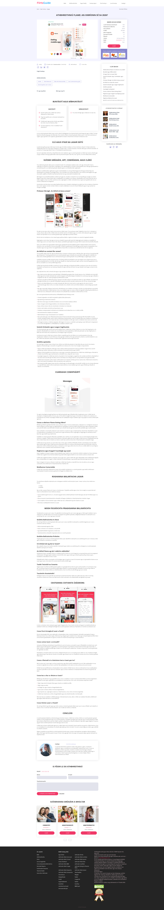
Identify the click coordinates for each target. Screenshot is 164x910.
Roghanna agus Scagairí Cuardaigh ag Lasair (113, 93)
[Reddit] (110, 147)
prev (65, 840)
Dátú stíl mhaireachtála (59, 81)
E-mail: (70, 774)
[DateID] (105, 125)
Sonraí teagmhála (41, 861)
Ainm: (38, 774)
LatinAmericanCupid (63, 886)
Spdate (76, 881)
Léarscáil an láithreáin (42, 873)
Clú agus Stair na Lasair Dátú (110, 74)
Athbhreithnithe (73, 3)
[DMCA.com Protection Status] (99, 887)
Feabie (76, 877)
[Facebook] (38, 67)
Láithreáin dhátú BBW (63, 864)
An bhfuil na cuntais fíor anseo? (110, 82)
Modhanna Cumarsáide (108, 96)
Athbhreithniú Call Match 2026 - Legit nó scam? (114, 131)
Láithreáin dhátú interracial (65, 857)
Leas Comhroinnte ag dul (74, 81)
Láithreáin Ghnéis (79, 854)
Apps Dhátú (61, 854)
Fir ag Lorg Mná (41, 91)
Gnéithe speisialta (107, 87)
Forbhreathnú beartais (42, 868)
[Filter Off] (105, 113)
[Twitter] (44, 67)
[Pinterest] (47, 67)
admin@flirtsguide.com (104, 858)
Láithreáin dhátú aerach (80, 859)
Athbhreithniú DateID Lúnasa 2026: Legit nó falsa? (114, 126)
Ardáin (39, 81)
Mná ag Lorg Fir (60, 91)
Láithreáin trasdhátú (80, 864)
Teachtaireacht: (41, 781)
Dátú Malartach (47, 81)
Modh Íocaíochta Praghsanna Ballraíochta (113, 100)
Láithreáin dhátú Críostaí (64, 859)
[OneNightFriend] (121, 55)
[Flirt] (106, 55)
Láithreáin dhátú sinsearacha (65, 872)
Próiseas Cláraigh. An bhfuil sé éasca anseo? (113, 80)
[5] (48, 771)
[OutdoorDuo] (105, 137)
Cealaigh (61, 793)
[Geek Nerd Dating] (105, 119)
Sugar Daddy (83, 3)
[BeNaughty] (114, 55)
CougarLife (77, 879)
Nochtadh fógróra (41, 866)
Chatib (60, 879)
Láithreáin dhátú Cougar (64, 866)
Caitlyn (57, 744)
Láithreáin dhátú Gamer (80, 870)
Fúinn (38, 859)
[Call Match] (105, 131)
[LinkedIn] (41, 67)
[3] (45, 771)
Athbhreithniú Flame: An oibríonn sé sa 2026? (114, 69)
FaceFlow (77, 884)
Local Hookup (113, 3)
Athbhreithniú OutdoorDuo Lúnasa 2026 (114, 137)
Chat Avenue (61, 874)
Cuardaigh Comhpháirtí (108, 89)
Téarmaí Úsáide (40, 871)
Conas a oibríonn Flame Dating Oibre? (112, 91)
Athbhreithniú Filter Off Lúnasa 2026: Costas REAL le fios (114, 114)
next (70, 840)
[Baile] (44, 3)
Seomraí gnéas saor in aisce (44, 84)
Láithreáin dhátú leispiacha (65, 870)
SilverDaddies (78, 872)
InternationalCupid (63, 888)
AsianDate (60, 884)
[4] (47, 771)
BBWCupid (77, 886)
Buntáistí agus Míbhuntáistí (109, 72)
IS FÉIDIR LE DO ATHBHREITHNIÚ (47, 793)
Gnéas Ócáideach (62, 861)
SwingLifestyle (61, 877)
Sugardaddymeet (62, 881)
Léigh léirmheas (46, 829)
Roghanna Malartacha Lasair (110, 98)
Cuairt (114, 46)
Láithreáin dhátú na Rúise (81, 857)
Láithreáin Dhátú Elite (80, 861)
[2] (43, 771)
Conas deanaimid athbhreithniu (44, 864)
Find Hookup (103, 3)
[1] (42, 771)
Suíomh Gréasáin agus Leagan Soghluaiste (113, 84)
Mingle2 (77, 874)
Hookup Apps (93, 3)
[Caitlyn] (46, 749)
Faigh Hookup (40, 71)
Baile (65, 3)
